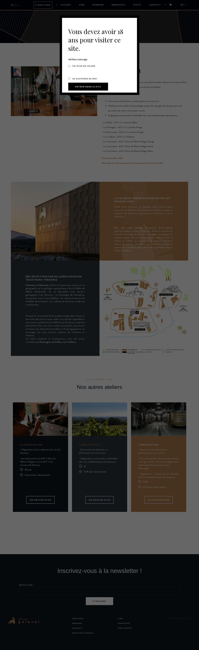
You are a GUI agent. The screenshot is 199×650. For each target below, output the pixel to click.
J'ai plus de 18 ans (83, 66)
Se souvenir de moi (84, 79)
